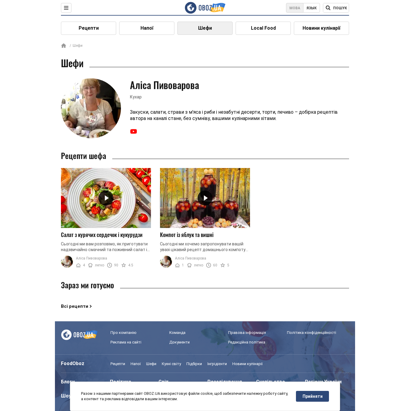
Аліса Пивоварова (91, 258)
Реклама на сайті (125, 342)
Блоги (68, 382)
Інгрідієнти (217, 364)
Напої (146, 28)
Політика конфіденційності (311, 332)
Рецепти (89, 28)
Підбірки (194, 364)
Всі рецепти (74, 306)
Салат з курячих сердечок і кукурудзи (102, 234)
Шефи (205, 28)
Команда (177, 332)
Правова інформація (247, 332)
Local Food (263, 28)
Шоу (66, 396)
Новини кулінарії (321, 28)
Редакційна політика (246, 342)
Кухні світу (171, 364)
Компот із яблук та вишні (186, 234)
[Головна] (64, 46)
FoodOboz (72, 363)
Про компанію (123, 332)
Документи (179, 342)
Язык (311, 8)
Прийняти (313, 396)
